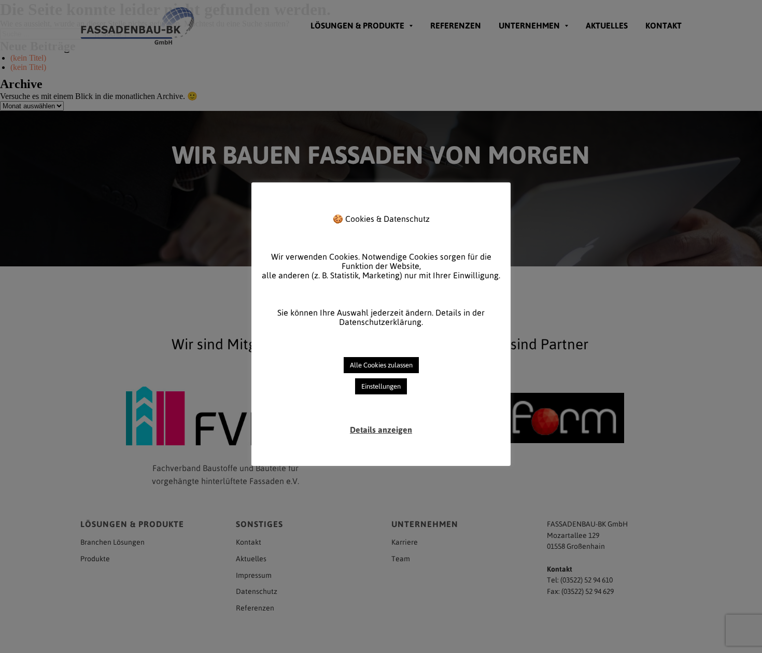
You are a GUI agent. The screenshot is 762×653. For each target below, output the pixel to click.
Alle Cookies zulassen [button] (381, 365)
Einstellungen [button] (381, 386)
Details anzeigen (381, 429)
